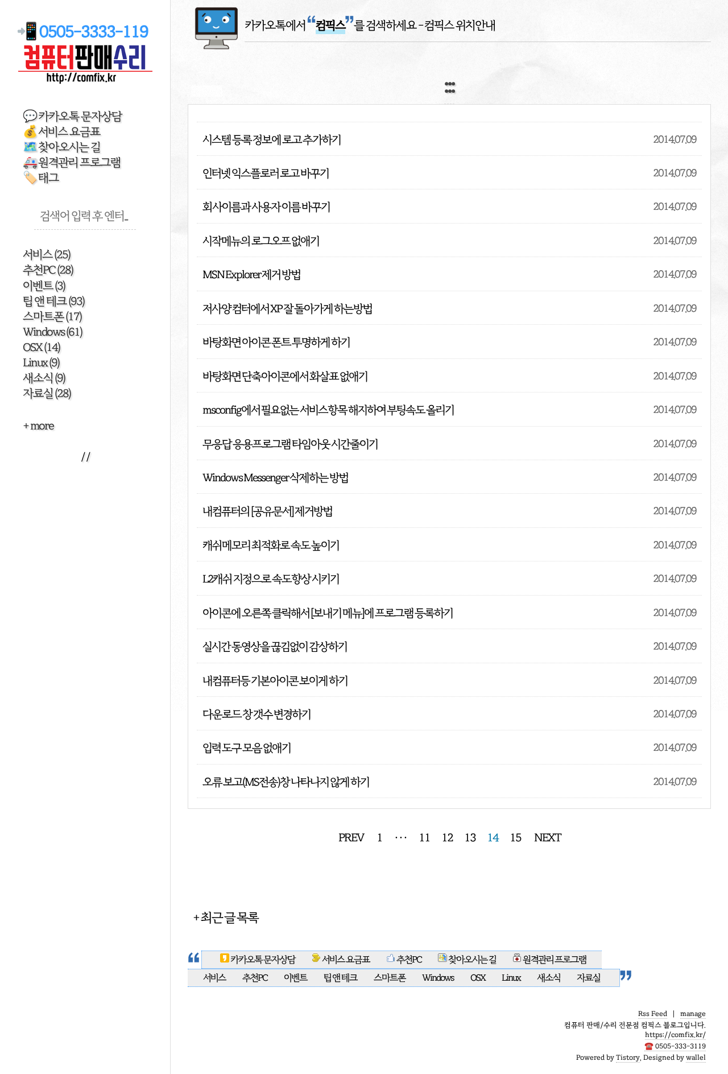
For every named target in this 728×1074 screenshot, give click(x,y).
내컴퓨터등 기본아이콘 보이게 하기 (275, 681)
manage (693, 1013)
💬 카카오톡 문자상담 (72, 116)
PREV (350, 838)
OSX (41, 347)
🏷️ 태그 (41, 178)
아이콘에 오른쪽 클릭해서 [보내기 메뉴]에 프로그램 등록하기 (327, 613)
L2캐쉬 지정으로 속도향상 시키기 (270, 579)
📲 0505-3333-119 (85, 31)
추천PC (48, 270)
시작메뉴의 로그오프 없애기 (260, 241)
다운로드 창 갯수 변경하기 (256, 714)
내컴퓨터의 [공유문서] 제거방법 (267, 511)
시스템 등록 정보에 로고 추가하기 (271, 140)
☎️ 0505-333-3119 (675, 1046)
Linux (41, 363)
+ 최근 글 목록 (225, 917)
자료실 (47, 393)
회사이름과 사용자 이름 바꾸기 (266, 207)
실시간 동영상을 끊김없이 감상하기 (274, 646)
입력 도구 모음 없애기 (246, 748)
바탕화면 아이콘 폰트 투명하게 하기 (276, 342)
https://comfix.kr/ (675, 1034)
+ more (38, 426)
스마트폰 (52, 316)
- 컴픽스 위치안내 (456, 25)
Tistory (628, 1057)
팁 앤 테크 (53, 301)
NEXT (547, 838)
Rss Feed (652, 1013)
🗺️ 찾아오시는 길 (61, 147)
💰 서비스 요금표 (61, 132)
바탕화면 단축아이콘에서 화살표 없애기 (284, 376)
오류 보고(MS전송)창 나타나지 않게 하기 (285, 782)
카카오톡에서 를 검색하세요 (330, 25)
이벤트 (44, 286)
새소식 (44, 378)
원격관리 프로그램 (554, 959)
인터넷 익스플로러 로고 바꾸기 (265, 173)
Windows (52, 332)
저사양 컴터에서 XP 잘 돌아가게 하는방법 (287, 308)
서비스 (46, 254)
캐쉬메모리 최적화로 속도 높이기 (270, 545)
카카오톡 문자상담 (262, 959)
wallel (696, 1057)
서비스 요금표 (346, 959)
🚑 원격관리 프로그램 (72, 162)
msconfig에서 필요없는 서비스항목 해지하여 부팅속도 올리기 (328, 410)
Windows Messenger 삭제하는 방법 (275, 477)
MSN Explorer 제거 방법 (251, 274)
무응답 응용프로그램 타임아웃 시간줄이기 (290, 444)
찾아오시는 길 (471, 959)
